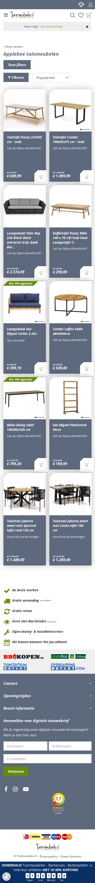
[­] (6, 802)
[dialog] (6, 876)
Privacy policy (48, 856)
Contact (81, 4)
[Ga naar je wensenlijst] (80, 15)
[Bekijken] (89, 15)
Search (72, 15)
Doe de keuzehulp (51, 26)
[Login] (90, 4)
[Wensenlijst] (80, 15)
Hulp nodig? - (43, 26)
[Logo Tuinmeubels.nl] (21, 15)
